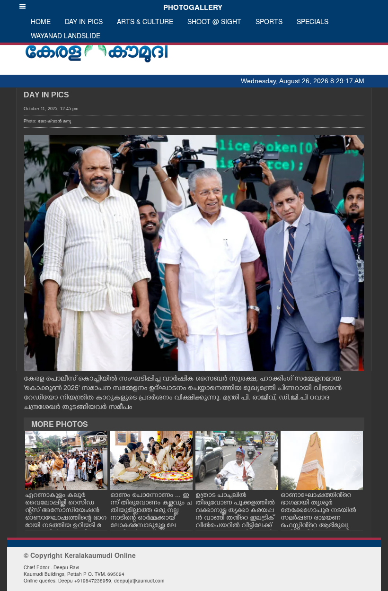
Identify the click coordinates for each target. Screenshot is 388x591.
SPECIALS (312, 21)
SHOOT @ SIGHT (214, 21)
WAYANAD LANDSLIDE (65, 35)
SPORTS (269, 21)
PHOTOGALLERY (190, 7)
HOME (41, 21)
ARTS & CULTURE (145, 21)
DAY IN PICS (84, 21)
